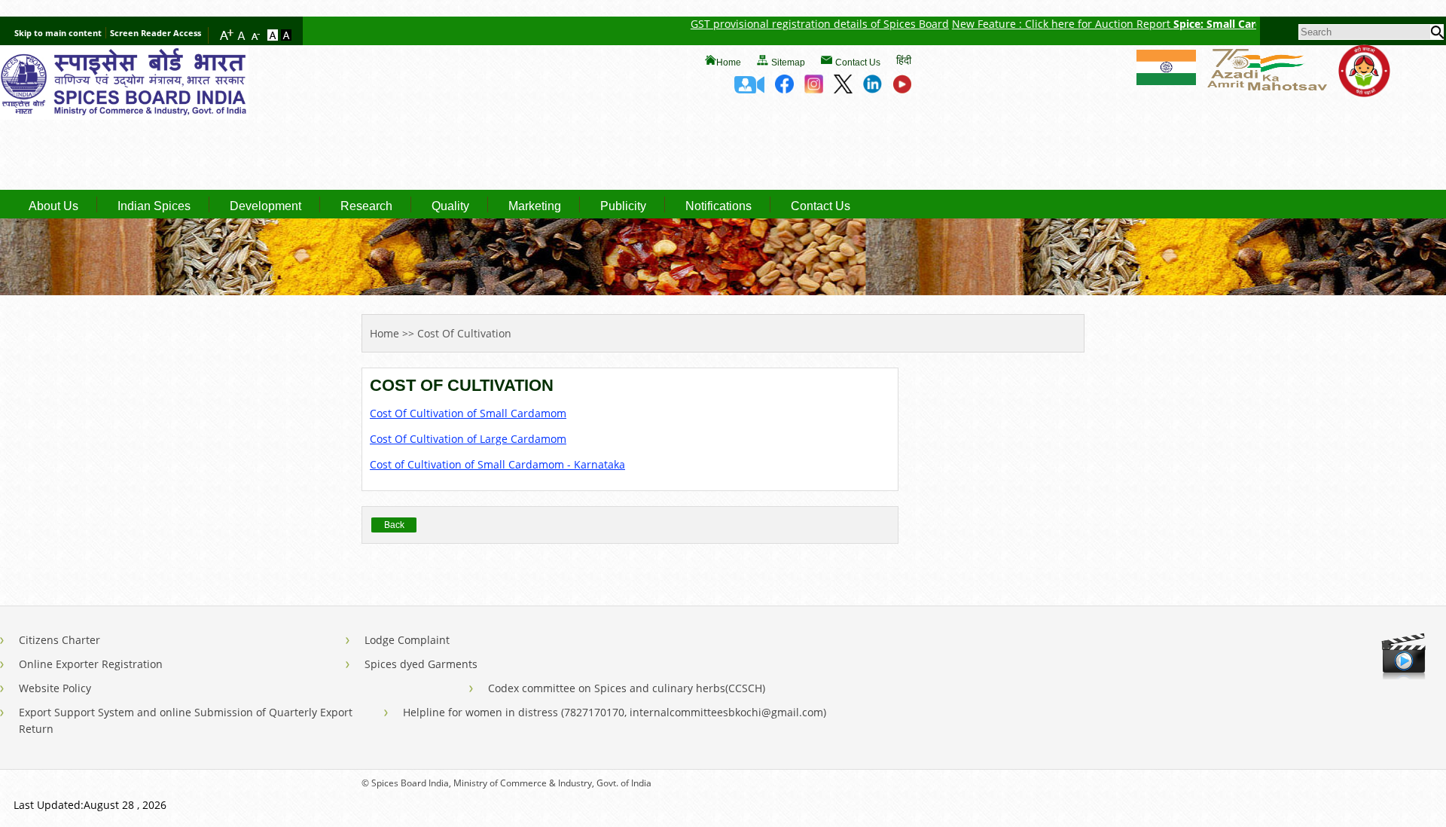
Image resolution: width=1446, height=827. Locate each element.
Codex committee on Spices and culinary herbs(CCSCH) (626, 688)
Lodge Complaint (407, 640)
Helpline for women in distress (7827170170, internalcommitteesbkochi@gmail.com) (614, 712)
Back (394, 525)
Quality (450, 206)
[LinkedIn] (872, 89)
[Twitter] (843, 89)
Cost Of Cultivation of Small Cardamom (468, 413)
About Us (53, 206)
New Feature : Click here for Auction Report (1036, 24)
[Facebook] (784, 89)
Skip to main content (58, 32)
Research (366, 206)
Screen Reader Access (155, 32)
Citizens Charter (59, 640)
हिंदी (903, 60)
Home (728, 62)
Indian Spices (154, 206)
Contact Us (857, 62)
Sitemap (788, 62)
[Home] (124, 115)
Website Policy (55, 688)
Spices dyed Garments (421, 664)
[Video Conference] (749, 89)
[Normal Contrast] (274, 36)
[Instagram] (813, 89)
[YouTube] (901, 89)
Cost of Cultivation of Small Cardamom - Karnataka (497, 464)
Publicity (623, 206)
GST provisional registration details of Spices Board (793, 24)
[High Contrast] (286, 36)
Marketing (534, 206)
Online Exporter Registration (91, 664)
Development (265, 206)
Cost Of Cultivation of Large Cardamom (468, 439)
